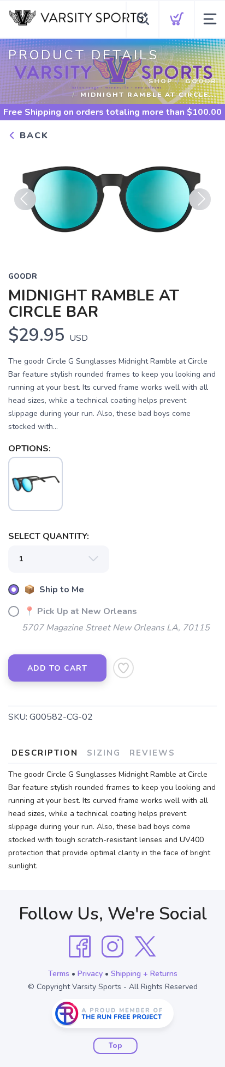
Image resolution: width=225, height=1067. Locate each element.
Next (200, 199)
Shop (161, 81)
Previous (25, 199)
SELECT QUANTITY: (48, 536)
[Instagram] (112, 946)
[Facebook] (79, 946)
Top (115, 1046)
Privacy (90, 973)
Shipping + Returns (144, 973)
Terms (58, 973)
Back (32, 136)
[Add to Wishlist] (123, 668)
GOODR (201, 81)
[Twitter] (145, 946)
